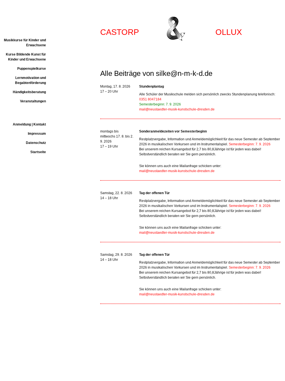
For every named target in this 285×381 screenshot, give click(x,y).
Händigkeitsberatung (29, 92)
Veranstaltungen (33, 101)
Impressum (37, 134)
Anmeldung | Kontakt (29, 124)
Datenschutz (36, 143)
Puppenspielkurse (31, 69)
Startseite (38, 152)
